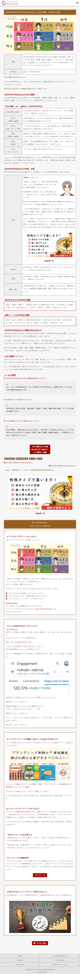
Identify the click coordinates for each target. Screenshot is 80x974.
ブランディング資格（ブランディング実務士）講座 (24, 784)
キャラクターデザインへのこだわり (21, 536)
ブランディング (29, 743)
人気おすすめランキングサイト (51, 895)
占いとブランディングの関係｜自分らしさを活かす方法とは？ (33, 739)
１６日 (33, 458)
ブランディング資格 (13, 812)
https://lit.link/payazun (43, 609)
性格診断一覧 (49, 261)
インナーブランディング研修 (53, 784)
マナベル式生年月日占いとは (60, 956)
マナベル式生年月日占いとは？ (21, 642)
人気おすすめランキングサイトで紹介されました (27, 891)
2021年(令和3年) (22, 458)
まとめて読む (40, 943)
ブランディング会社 (50, 743)
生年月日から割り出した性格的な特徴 (17, 89)
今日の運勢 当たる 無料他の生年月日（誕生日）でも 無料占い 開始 (40, 449)
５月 (40, 458)
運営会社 (20, 960)
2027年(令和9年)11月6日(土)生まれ (63, 466)
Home (7, 470)
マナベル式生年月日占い (40, 972)
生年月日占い (10, 458)
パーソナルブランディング (29, 814)
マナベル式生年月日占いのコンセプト (22, 626)
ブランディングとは (14, 861)
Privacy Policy (59, 960)
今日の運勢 (8, 77)
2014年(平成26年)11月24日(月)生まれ (19, 463)
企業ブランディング (44, 812)
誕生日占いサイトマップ (60, 964)
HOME (20, 956)
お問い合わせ (20, 964)
